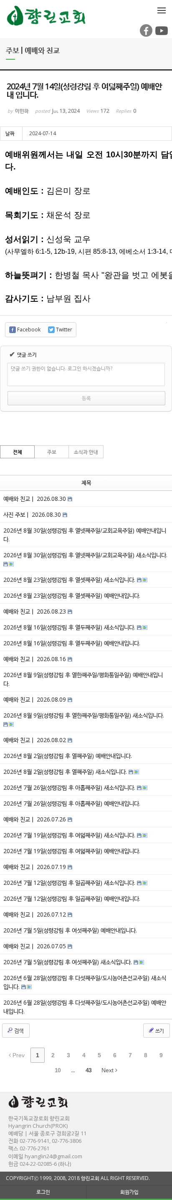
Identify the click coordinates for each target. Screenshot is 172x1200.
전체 (17, 451)
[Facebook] (145, 34)
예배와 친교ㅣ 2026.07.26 (35, 819)
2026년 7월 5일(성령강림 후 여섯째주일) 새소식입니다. (68, 962)
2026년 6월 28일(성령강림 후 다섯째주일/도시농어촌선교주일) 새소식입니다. (84, 982)
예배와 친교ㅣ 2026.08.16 (35, 659)
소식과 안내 (86, 451)
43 (88, 1070)
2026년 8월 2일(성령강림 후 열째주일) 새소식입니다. (66, 772)
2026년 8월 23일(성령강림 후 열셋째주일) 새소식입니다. (70, 580)
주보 (51, 451)
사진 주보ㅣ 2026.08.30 (33, 514)
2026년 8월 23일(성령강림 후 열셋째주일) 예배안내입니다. (71, 595)
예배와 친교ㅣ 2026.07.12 (35, 914)
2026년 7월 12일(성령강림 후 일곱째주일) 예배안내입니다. (71, 898)
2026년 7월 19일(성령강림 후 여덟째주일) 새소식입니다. (70, 835)
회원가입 (129, 1191)
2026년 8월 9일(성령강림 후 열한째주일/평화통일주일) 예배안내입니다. (83, 679)
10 (58, 1070)
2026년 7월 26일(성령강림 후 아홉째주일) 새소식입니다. (70, 787)
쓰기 (159, 1030)
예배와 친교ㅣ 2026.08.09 (35, 699)
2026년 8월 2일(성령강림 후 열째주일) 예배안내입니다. (67, 756)
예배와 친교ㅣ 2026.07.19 (35, 867)
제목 (86, 482)
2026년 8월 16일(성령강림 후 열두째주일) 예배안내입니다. (71, 643)
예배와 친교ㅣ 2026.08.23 (35, 611)
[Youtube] (161, 34)
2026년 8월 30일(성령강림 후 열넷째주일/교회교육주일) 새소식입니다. (85, 555)
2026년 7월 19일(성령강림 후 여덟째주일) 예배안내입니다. (71, 851)
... (73, 1070)
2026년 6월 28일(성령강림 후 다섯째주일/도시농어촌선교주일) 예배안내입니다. (84, 1006)
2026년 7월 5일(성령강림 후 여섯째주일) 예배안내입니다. (70, 930)
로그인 (43, 1191)
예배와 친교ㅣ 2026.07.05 (35, 946)
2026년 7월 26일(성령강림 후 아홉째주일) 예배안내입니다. (71, 803)
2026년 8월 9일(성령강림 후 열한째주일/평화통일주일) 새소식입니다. (83, 715)
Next (108, 1070)
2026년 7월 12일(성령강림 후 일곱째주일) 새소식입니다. (70, 883)
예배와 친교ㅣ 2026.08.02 (35, 740)
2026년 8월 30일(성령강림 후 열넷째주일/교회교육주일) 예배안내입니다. (84, 534)
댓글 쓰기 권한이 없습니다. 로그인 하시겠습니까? (61, 368)
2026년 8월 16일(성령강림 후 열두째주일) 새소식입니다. (70, 627)
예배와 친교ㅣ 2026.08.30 (35, 499)
